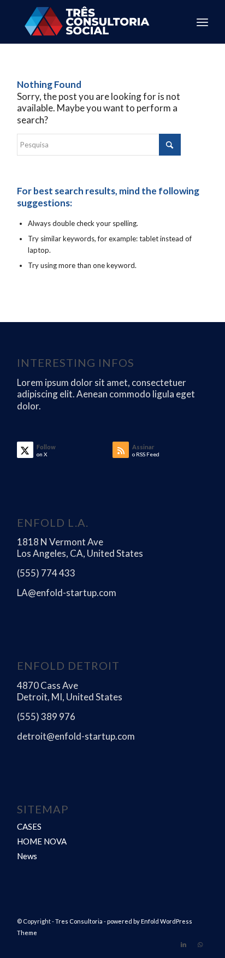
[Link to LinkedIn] (183, 944)
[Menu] (202, 22)
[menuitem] (202, 22)
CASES (29, 826)
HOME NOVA (42, 841)
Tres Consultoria (79, 921)
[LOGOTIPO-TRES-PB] (93, 22)
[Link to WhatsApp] (200, 944)
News (27, 856)
